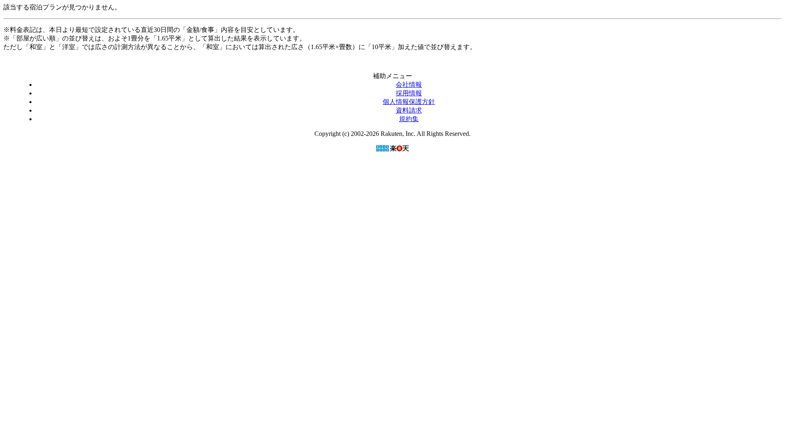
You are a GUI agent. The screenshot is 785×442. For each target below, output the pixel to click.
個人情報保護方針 (409, 101)
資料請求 (409, 110)
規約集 (409, 118)
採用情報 (409, 93)
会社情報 (409, 84)
